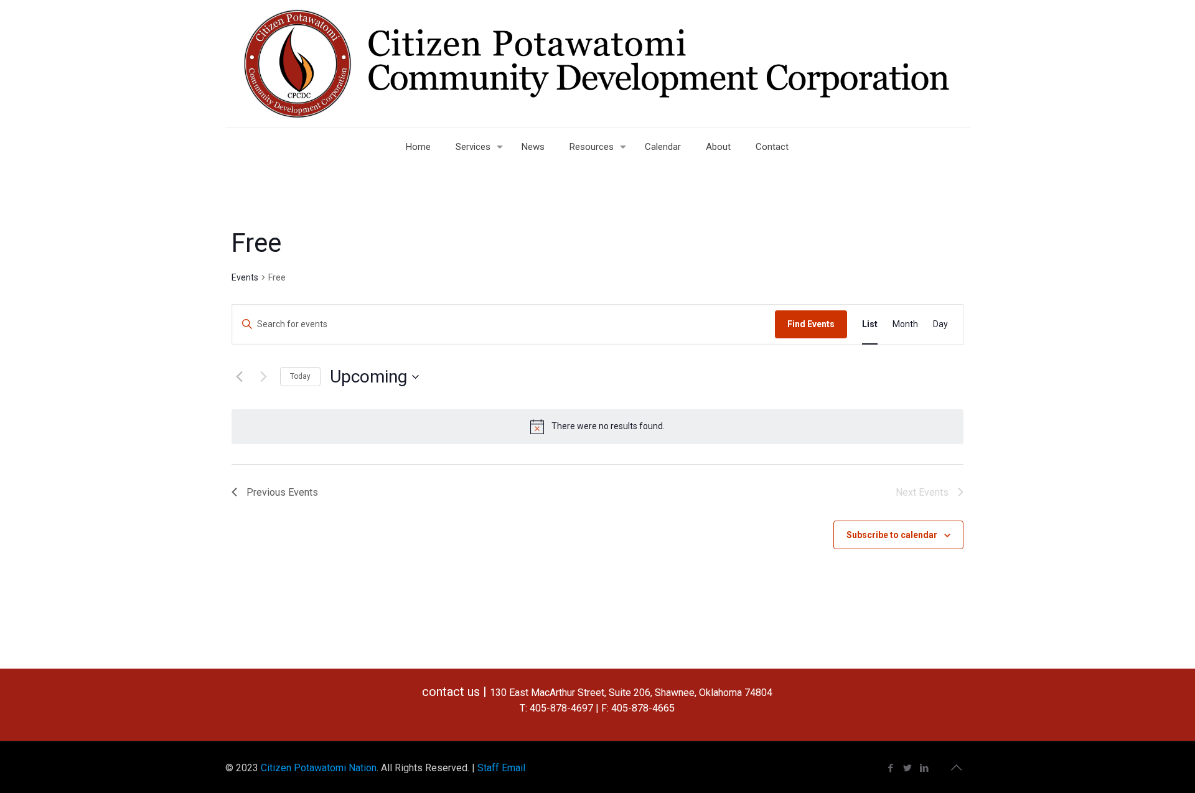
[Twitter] (907, 768)
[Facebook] (890, 768)
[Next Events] (263, 376)
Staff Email (501, 768)
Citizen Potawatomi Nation (319, 768)
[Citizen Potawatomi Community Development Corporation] (597, 64)
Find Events (811, 324)
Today (300, 376)
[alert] (597, 426)
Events (245, 277)
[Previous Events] (239, 376)
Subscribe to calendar (891, 535)
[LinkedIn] (924, 768)
